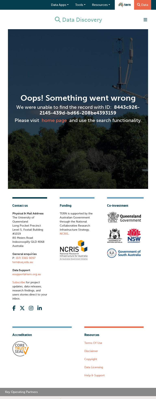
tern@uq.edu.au (22, 262)
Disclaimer (91, 351)
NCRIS (64, 233)
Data (144, 5)
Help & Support (94, 375)
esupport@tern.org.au (26, 274)
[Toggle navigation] (145, 19)
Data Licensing (93, 367)
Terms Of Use (93, 343)
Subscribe (18, 282)
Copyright (90, 359)
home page (54, 120)
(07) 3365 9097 (25, 258)
